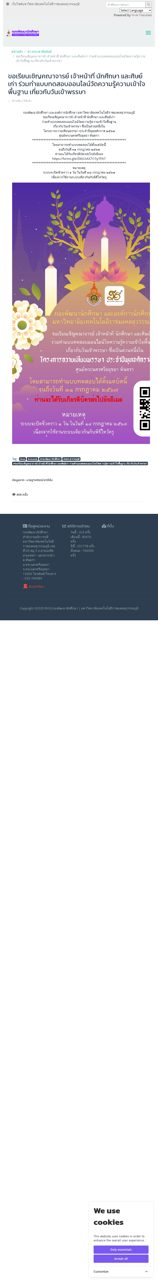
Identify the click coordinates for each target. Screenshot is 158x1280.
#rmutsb (32, 459)
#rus (22, 459)
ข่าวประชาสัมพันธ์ (39, 51)
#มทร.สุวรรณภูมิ (71, 459)
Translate (145, 15)
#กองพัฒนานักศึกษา (50, 459)
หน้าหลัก (17, 51)
